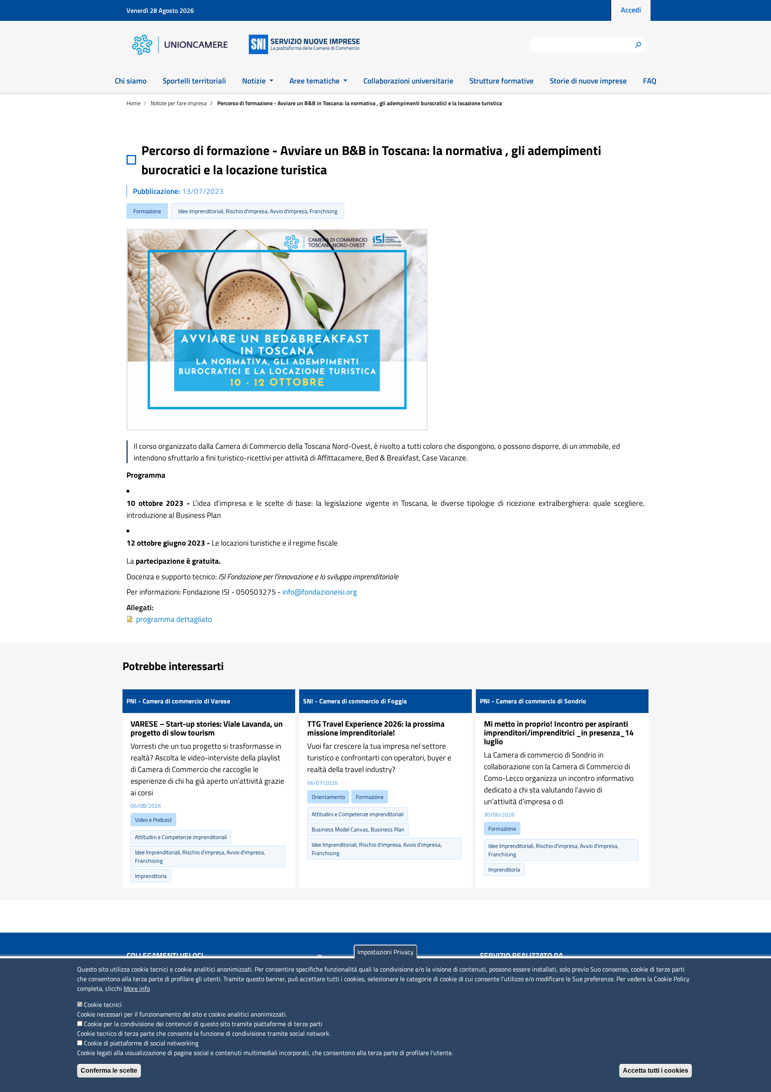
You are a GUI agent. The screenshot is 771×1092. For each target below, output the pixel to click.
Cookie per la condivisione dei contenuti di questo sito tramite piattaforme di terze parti (203, 1024)
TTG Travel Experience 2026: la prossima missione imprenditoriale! (376, 728)
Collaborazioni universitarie (408, 80)
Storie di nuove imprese (588, 80)
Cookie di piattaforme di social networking (141, 1043)
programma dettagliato (174, 619)
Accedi (631, 9)
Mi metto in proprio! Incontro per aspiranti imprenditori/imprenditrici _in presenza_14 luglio (559, 732)
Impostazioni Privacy (385, 952)
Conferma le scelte (109, 1070)
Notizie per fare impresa (179, 103)
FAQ (649, 80)
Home (133, 103)
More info (137, 988)
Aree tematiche (315, 80)
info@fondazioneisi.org (319, 591)
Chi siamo (131, 80)
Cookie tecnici (103, 1004)
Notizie (254, 80)
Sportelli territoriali (194, 80)
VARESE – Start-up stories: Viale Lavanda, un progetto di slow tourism (207, 728)
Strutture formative (501, 80)
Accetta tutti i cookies (655, 1070)
